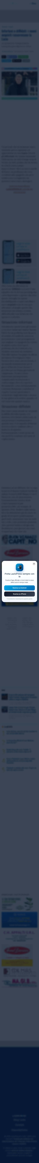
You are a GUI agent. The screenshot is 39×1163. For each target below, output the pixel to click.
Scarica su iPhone (19, 594)
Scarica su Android (19, 588)
